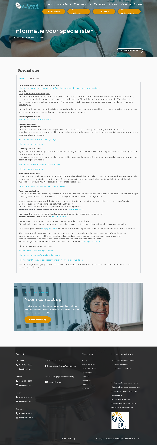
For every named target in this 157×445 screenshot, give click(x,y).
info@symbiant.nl (49, 229)
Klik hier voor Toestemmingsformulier (36, 251)
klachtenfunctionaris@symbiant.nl (62, 366)
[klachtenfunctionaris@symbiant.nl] (46, 366)
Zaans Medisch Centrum (121, 369)
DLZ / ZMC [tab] (35, 78)
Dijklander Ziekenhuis (120, 365)
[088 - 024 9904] (17, 397)
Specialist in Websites (132, 439)
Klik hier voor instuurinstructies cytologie (38, 140)
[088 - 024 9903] (17, 413)
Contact (138, 4)
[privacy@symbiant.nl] (46, 382)
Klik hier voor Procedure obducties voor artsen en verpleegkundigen (51, 260)
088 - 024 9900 (25, 365)
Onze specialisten (82, 4)
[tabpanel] (78, 177)
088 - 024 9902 (25, 381)
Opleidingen (100, 4)
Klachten (85, 389)
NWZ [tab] (21, 78)
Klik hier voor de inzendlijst (31, 144)
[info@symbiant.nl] (17, 369)
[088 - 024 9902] (17, 381)
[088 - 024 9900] (17, 365)
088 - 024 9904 (25, 397)
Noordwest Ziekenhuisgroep (122, 360)
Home (49, 4)
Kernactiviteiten (63, 4)
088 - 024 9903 (25, 413)
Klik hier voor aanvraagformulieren (35, 119)
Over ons (113, 4)
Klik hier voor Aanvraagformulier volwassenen (40, 255)
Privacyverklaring (68, 439)
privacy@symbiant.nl (57, 382)
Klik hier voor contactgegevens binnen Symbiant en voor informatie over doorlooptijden (59, 88)
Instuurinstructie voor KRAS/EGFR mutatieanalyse (42, 186)
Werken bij (126, 4)
